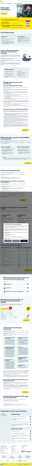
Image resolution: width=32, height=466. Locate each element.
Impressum (19, 236)
